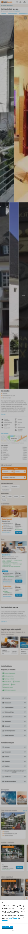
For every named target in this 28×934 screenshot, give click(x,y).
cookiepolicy (5, 920)
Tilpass (14, 931)
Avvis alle (20, 927)
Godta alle (7, 927)
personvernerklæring (14, 918)
